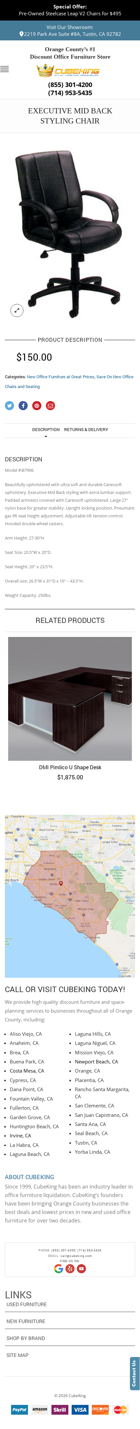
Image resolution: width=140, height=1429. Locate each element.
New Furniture (26, 1321)
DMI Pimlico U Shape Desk (70, 767)
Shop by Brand (26, 1338)
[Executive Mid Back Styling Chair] (70, 233)
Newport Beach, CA (96, 1061)
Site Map (18, 1355)
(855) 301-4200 (70, 84)
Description (46, 429)
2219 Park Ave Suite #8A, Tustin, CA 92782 (72, 34)
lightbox (16, 310)
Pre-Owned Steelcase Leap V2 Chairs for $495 (70, 13)
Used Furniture (27, 1304)
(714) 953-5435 (70, 92)
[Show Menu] (6, 70)
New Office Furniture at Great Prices (60, 377)
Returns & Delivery (86, 429)
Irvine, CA (20, 1135)
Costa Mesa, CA (27, 1070)
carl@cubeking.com (76, 1256)
